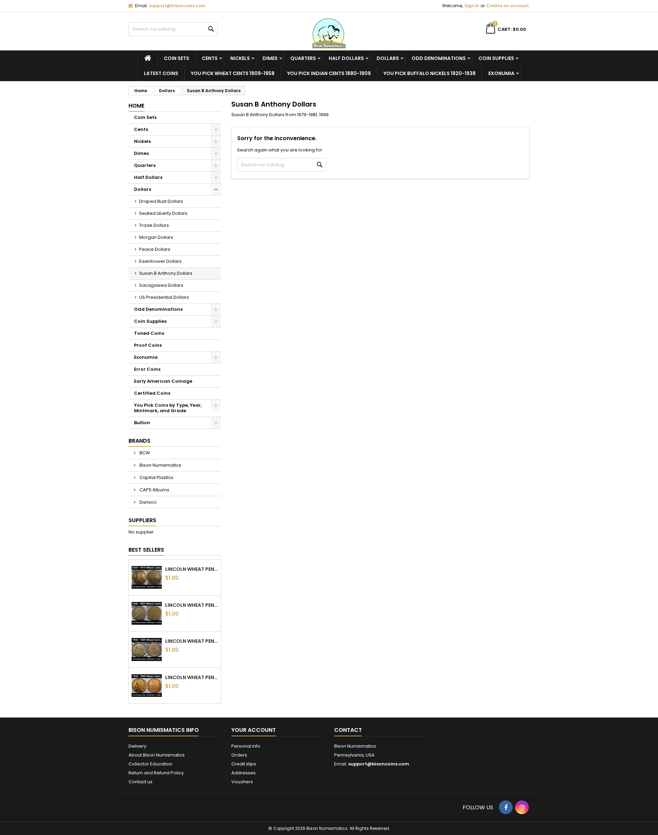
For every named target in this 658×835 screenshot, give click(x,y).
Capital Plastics (155, 477)
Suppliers (142, 520)
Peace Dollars (154, 249)
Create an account (507, 6)
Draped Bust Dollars (161, 201)
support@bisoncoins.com (177, 6)
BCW (144, 453)
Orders (239, 755)
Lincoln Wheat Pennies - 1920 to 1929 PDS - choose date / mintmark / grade (191, 605)
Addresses (243, 773)
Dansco (147, 502)
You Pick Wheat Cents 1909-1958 (233, 73)
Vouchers (242, 781)
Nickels (240, 58)
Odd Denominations (439, 58)
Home (136, 106)
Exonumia (501, 73)
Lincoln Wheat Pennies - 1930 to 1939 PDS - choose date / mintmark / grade (191, 641)
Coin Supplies (496, 58)
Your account (253, 730)
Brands (139, 441)
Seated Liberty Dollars (163, 213)
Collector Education (150, 764)
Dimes (270, 58)
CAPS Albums (153, 490)
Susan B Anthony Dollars (165, 273)
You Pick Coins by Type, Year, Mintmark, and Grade (168, 408)
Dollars (388, 58)
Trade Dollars (154, 225)
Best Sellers (146, 550)
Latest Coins (161, 73)
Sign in (471, 6)
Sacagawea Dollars (161, 285)
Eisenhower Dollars (160, 261)
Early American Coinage (163, 381)
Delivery (137, 746)
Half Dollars (346, 58)
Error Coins (147, 369)
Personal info (245, 746)
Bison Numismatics (159, 465)
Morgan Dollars (156, 237)
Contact (348, 730)
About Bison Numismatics (157, 755)
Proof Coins (148, 345)
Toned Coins (149, 333)
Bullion (142, 422)
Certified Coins (152, 393)
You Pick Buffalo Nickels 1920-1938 (429, 73)
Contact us (141, 781)
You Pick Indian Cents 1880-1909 (329, 73)
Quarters (303, 58)
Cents (210, 58)
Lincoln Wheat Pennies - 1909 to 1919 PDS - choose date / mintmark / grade (191, 569)
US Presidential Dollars (164, 297)
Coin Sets (176, 58)
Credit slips (243, 764)
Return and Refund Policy (156, 773)
